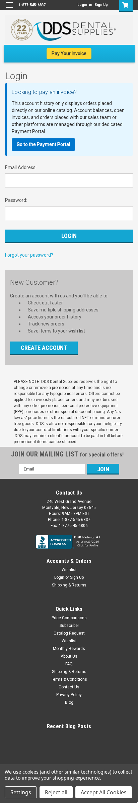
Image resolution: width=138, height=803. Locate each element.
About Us (69, 656)
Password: (16, 200)
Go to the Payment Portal (43, 144)
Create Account (44, 347)
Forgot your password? (29, 255)
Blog (69, 702)
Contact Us (69, 687)
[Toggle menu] (9, 9)
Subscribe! (69, 625)
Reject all (56, 792)
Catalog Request (69, 633)
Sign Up (101, 4)
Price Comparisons (69, 618)
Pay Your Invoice (69, 53)
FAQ (69, 664)
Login (82, 4)
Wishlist (69, 569)
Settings (20, 792)
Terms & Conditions (69, 679)
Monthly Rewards (69, 648)
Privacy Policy (69, 694)
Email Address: (21, 167)
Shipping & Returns (69, 585)
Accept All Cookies (104, 792)
